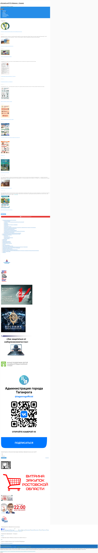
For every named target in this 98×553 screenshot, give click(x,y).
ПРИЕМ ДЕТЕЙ (5, 239)
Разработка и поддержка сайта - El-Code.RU (24, 546)
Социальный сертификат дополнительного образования (11, 247)
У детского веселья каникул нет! (6, 188)
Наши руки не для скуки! (5, 172)
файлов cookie (23, 548)
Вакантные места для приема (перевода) (10, 230)
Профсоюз (4, 252)
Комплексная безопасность (7, 242)
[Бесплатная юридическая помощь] (25, 202)
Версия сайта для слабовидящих (26, 216)
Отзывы (4, 13)
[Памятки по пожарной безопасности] (25, 41)
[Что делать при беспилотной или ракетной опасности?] (25, 129)
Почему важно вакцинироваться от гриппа (8, 76)
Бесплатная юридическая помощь (6, 209)
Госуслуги (4, 244)
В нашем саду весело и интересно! (6, 81)
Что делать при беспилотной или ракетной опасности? (10, 137)
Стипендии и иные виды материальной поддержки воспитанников (14, 231)
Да (2, 453)
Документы (6, 222)
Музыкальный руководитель (8, 237)
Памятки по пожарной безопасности (7, 46)
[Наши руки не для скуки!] (25, 165)
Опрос (3, 12)
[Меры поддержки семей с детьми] (25, 93)
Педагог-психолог (7, 238)
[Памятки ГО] (25, 147)
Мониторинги (5, 240)
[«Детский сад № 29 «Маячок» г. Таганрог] (8, 7)
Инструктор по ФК (7, 236)
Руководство (6, 225)
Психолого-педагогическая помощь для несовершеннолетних (11, 31)
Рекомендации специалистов (7, 234)
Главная (4, 10)
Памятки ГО (3, 155)
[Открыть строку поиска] (0, 8)
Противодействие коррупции (7, 243)
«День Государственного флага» (6, 56)
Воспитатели (6, 235)
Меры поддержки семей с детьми (6, 101)
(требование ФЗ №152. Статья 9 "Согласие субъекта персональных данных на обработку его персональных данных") (17, 551)
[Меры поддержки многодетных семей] (25, 111)
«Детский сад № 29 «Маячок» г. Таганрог (12, 3)
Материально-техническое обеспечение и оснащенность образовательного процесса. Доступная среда (20, 227)
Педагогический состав (7, 226)
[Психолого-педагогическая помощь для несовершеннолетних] (25, 26)
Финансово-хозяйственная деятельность (10, 228)
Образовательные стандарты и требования (10, 224)
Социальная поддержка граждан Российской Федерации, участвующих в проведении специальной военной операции (21, 250)
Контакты (4, 16)
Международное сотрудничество (9, 232)
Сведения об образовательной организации (9, 220)
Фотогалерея (5, 14)
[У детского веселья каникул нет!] (25, 183)
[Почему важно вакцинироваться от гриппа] (25, 68)
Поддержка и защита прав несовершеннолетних (10, 249)
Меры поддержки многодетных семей (7, 119)
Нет (2, 454)
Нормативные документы (6, 241)
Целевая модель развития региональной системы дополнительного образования (15, 246)
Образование (6, 223)
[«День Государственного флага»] (25, 52)
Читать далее (16, 194)
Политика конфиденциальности (5, 545)
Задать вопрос (5, 15)
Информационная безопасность (7, 248)
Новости (4, 11)
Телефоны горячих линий (6, 251)
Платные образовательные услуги (9, 229)
